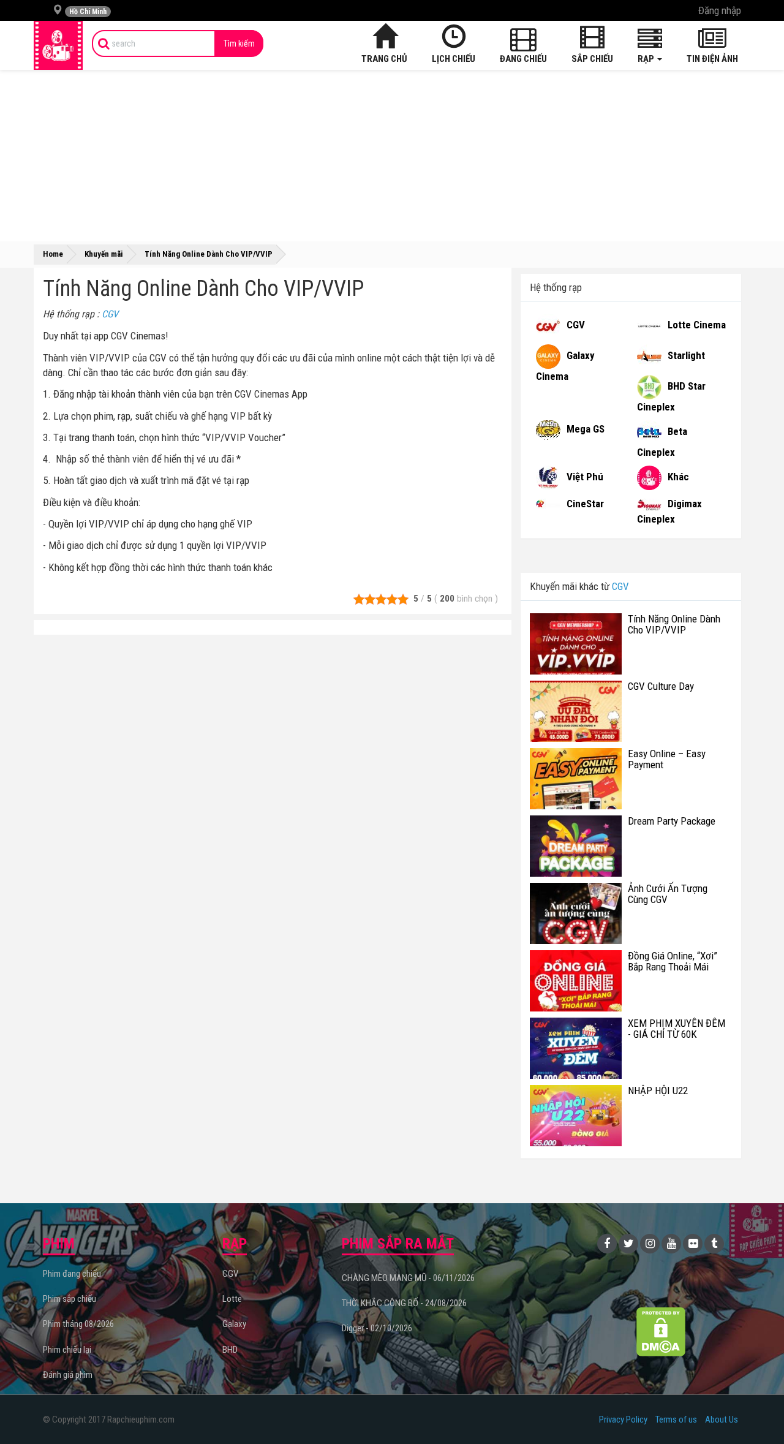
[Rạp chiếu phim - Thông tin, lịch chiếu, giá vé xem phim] (58, 45)
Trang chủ (384, 58)
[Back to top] (756, 1409)
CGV (110, 314)
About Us (721, 1419)
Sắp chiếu (592, 58)
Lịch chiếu (453, 58)
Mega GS (586, 429)
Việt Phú (585, 477)
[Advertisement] (392, 155)
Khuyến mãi (104, 254)
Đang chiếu (523, 58)
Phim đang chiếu (72, 1273)
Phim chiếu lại (67, 1349)
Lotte (232, 1298)
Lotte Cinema (697, 325)
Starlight (686, 355)
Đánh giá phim (67, 1374)
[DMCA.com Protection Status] (661, 1331)
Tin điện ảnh (712, 58)
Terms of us (676, 1419)
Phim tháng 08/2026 (78, 1323)
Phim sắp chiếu (69, 1298)
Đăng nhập (719, 10)
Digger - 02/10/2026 (377, 1328)
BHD (230, 1349)
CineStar (585, 503)
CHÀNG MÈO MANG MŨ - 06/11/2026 (408, 1277)
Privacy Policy (623, 1419)
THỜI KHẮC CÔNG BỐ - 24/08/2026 (404, 1303)
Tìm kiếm (239, 43)
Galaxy (234, 1323)
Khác (678, 477)
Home (53, 254)
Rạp (647, 58)
